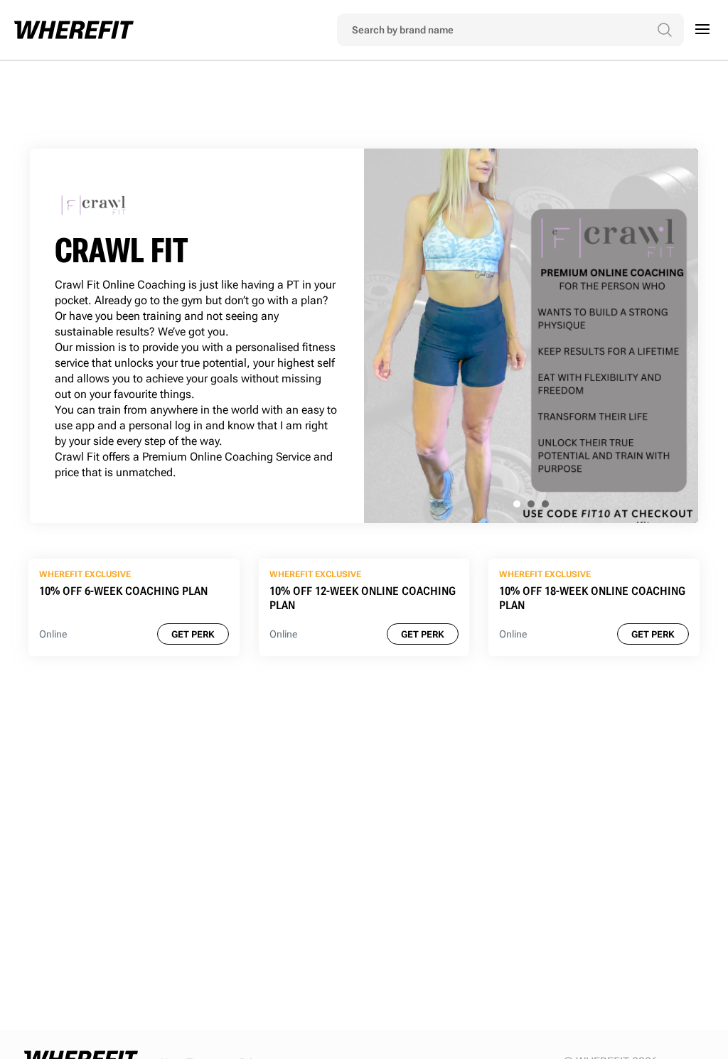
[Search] (664, 30)
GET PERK (193, 634)
